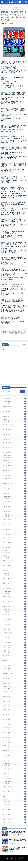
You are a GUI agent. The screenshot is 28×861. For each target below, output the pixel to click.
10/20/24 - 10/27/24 (14, 645)
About (8, 857)
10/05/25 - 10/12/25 (14, 516)
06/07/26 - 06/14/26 (14, 427)
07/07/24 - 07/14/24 (14, 683)
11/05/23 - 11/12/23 (14, 773)
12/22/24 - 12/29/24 (14, 622)
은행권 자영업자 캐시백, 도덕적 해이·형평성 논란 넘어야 (14, 170)
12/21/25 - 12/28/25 (14, 488)
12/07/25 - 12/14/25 (14, 493)
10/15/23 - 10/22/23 (14, 781)
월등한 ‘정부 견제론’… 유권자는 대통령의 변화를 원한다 (13, 225)
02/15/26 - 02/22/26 (14, 468)
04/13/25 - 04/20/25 (14, 581)
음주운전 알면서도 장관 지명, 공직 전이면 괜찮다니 (14, 115)
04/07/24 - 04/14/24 (14, 717)
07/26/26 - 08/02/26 (14, 409)
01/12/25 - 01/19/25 (14, 614)
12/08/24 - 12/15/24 (14, 627)
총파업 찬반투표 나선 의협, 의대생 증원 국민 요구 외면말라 (14, 67)
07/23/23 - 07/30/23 (14, 812)
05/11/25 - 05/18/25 (14, 570)
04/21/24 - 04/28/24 (14, 712)
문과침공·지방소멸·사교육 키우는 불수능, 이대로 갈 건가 (13, 270)
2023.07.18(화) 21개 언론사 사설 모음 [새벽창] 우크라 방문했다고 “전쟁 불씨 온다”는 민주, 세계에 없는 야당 (17, 833)
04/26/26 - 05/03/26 (14, 442)
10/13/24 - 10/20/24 (14, 647)
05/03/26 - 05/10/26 (14, 439)
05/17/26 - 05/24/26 (14, 434)
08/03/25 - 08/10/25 (14, 539)
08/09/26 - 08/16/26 (14, 403)
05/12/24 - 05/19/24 (14, 704)
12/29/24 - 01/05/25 (14, 619)
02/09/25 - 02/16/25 (14, 604)
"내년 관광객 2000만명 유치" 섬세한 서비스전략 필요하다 (13, 214)
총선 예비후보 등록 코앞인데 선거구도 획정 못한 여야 (13, 243)
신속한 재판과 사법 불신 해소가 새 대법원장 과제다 (14, 98)
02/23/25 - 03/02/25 (14, 599)
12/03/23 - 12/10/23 (14, 763)
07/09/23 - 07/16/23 (14, 817)
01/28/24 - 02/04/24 (14, 742)
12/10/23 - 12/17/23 (14, 760)
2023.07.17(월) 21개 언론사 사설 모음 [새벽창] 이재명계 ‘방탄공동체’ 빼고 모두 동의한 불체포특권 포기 (17, 841)
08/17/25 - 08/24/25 (14, 534)
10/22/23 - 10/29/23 (14, 778)
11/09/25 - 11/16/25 (14, 504)
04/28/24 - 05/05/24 (14, 709)
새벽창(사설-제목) (14, 2)
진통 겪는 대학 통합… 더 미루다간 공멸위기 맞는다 (13, 82)
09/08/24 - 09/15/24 (14, 660)
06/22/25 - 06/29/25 (14, 555)
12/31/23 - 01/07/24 (14, 753)
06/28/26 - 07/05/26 (14, 419)
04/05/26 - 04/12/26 (14, 450)
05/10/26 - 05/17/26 (14, 437)
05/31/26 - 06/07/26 (14, 429)
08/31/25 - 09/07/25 (14, 529)
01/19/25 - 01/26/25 (14, 611)
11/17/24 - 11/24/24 (14, 634)
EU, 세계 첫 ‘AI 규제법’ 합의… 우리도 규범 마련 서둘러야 (13, 102)
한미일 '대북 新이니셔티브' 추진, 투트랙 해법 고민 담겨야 (13, 130)
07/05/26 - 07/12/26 (14, 416)
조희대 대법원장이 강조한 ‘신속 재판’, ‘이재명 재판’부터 (14, 157)
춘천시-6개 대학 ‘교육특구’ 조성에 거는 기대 (13, 177)
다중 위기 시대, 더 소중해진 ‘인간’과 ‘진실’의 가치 (14, 220)
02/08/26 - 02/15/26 (14, 470)
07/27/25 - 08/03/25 (14, 542)
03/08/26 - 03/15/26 (14, 460)
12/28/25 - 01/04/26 (14, 486)
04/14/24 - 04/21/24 (14, 714)
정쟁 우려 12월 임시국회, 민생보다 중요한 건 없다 (13, 137)
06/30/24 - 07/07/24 (14, 686)
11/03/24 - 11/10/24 (14, 640)
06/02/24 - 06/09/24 (14, 696)
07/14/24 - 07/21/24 (14, 681)
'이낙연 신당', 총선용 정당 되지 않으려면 (13, 119)
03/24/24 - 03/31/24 (14, 722)
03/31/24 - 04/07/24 (14, 719)
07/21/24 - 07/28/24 (14, 678)
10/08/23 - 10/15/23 (14, 783)
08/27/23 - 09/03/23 (14, 799)
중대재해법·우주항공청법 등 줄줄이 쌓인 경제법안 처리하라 (13, 306)
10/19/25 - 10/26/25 (14, 511)
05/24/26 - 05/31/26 (14, 432)
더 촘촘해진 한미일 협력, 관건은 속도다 (13, 289)
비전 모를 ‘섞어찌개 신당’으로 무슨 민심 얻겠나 (13, 285)
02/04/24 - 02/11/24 (14, 740)
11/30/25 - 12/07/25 (14, 496)
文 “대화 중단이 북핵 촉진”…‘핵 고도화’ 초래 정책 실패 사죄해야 (13, 311)
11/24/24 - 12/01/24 (14, 632)
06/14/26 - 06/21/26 (14, 424)
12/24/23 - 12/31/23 (14, 755)
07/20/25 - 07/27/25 (14, 545)
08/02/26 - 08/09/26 (14, 406)
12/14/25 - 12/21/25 (14, 491)
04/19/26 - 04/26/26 (14, 444)
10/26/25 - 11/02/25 (14, 509)
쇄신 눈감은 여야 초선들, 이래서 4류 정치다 (13, 294)
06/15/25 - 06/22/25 (14, 557)
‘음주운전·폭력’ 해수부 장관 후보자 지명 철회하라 (13, 278)
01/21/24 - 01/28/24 (14, 745)
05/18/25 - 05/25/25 (14, 568)
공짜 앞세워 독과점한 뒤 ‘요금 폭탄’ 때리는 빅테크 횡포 (13, 188)
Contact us (14, 857)
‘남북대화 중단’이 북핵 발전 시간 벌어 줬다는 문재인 (13, 153)
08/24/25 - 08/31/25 (14, 532)
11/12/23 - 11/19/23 (14, 771)
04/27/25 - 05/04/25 (14, 575)
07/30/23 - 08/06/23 (14, 809)
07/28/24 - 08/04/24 (14, 676)
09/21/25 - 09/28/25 (14, 522)
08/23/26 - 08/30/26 (14, 398)
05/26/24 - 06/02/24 (14, 699)
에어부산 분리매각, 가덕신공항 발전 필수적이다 (13, 141)
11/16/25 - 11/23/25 (14, 501)
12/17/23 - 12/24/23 (14, 758)
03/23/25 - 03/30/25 (14, 588)
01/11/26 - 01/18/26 (14, 480)
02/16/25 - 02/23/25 (14, 601)
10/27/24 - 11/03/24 (14, 642)
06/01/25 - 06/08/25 (14, 563)
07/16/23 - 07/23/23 (14, 814)
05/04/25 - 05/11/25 (14, 573)
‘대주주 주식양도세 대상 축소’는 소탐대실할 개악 (14, 247)
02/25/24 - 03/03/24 (14, 732)
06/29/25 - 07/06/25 (14, 552)
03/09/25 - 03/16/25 (14, 593)
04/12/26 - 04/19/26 (14, 447)
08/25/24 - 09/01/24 (14, 665)
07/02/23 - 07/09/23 (14, 819)
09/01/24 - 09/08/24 (14, 663)
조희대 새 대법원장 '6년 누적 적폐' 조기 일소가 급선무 (14, 209)
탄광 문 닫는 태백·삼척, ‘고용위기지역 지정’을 (13, 181)
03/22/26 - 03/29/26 (14, 455)
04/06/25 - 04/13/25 (14, 583)
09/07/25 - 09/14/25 (14, 527)
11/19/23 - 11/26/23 (14, 768)
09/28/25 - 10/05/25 (14, 519)
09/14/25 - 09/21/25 (14, 524)
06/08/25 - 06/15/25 (14, 560)
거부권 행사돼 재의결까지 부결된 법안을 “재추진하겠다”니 (13, 196)
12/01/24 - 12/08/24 (14, 629)
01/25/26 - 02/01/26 (14, 475)
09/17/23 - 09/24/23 (14, 791)
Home (3, 857)
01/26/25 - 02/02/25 (14, 609)
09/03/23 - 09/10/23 (14, 796)
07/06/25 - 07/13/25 (14, 550)
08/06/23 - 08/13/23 (14, 806)
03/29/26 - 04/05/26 (14, 452)
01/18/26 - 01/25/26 (14, 478)
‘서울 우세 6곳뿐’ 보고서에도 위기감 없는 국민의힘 (13, 236)
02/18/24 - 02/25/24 (14, 735)
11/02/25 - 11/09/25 (14, 506)
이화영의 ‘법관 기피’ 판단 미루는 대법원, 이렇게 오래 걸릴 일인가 (13, 192)
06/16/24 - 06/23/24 (14, 691)
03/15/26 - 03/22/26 (14, 457)
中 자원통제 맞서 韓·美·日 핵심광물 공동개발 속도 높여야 (14, 63)
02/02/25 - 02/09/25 (14, 606)
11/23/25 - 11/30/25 (14, 498)
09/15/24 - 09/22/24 (14, 658)
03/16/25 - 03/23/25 (14, 591)
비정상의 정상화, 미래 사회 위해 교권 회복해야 (13, 149)
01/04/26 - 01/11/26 (14, 483)
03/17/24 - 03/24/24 (14, 724)
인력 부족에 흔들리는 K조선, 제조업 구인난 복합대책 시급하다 (14, 301)
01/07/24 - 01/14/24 (14, 750)
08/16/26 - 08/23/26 (14, 401)
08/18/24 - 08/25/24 (14, 668)
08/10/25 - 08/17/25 (14, 537)
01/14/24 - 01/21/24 (14, 747)
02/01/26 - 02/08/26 (14, 473)
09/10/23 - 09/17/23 (14, 794)
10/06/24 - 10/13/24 (14, 650)
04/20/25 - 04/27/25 (14, 578)
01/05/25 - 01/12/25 (14, 617)
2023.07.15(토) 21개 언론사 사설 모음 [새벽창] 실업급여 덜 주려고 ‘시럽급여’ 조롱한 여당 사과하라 (17, 848)
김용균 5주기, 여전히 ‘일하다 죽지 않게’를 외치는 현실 (13, 251)
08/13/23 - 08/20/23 (14, 804)
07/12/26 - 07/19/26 (14, 414)
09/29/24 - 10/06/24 (14, 652)
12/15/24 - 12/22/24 (14, 624)
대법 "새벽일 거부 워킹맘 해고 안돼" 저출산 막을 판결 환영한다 (13, 71)
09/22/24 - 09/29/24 (14, 655)
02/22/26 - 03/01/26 (14, 465)
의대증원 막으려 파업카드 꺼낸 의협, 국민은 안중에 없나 (13, 94)
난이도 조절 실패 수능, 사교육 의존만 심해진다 (13, 232)
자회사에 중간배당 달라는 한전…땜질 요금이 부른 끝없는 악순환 (13, 204)
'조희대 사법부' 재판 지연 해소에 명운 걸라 (13, 318)
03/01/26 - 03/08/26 (14, 462)
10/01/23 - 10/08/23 (14, 786)
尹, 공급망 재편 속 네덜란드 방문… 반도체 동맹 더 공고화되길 (13, 164)
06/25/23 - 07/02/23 (14, 822)
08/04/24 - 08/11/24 (14, 673)
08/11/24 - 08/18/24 (14, 670)
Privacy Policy (22, 857)
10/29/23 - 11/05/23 (14, 776)
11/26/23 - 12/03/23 (14, 765)
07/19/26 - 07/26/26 (14, 411)
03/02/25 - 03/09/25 (14, 596)
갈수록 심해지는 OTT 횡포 (13, 78)
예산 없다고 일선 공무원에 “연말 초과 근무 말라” (13, 86)
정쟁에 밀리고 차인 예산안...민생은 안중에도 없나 (13, 263)
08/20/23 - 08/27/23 (14, 801)
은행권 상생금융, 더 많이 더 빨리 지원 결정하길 (13, 322)
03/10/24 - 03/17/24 (14, 727)
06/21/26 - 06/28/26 (14, 421)
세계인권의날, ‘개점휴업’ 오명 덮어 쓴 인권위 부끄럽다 (14, 274)
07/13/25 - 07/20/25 (14, 547)
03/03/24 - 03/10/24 (14, 729)
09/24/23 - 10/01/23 (14, 789)
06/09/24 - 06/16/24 (14, 694)
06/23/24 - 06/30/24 (14, 688)
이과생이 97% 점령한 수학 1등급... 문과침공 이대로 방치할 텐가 (13, 110)
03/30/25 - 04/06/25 (14, 586)
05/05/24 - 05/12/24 (14, 706)
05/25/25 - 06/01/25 (14, 565)
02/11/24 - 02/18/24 (14, 737)
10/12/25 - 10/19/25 (14, 514)
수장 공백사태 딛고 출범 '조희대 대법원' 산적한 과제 (13, 126)
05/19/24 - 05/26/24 (14, 701)
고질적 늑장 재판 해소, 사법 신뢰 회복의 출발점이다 (13, 258)
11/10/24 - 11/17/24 (14, 637)
